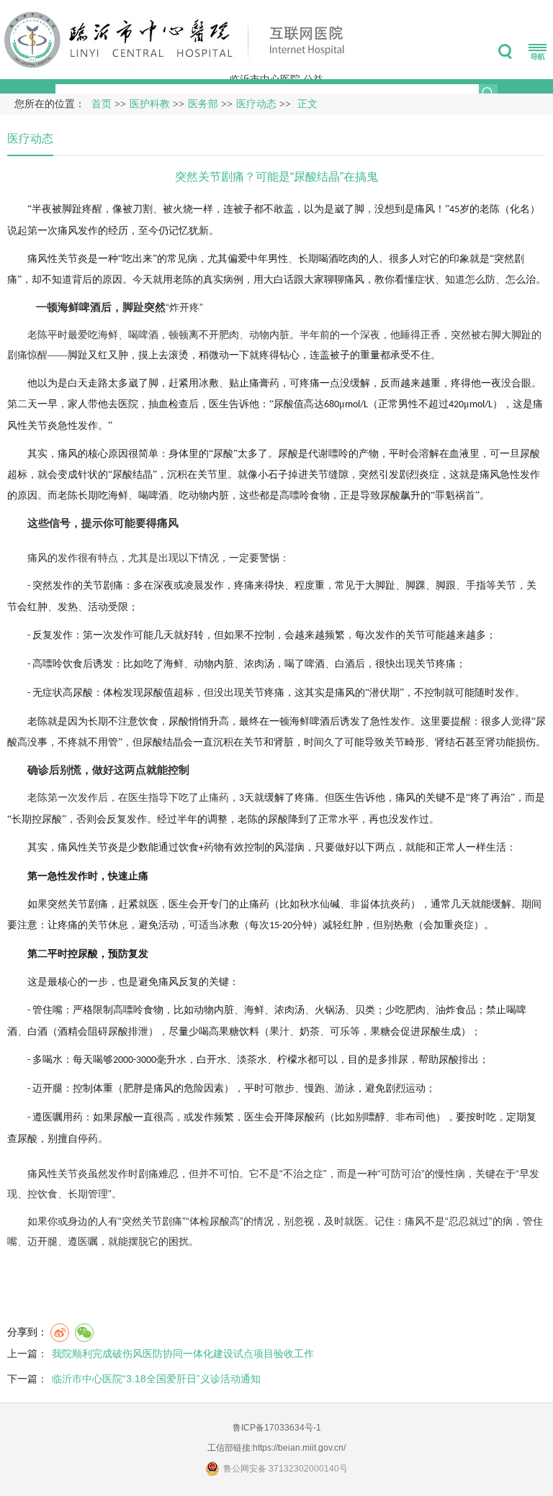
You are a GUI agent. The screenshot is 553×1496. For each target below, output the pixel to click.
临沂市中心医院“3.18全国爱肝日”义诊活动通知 (156, 1378)
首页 (101, 104)
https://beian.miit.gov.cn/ (299, 1448)
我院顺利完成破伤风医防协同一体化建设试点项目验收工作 (183, 1353)
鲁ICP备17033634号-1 (277, 1428)
